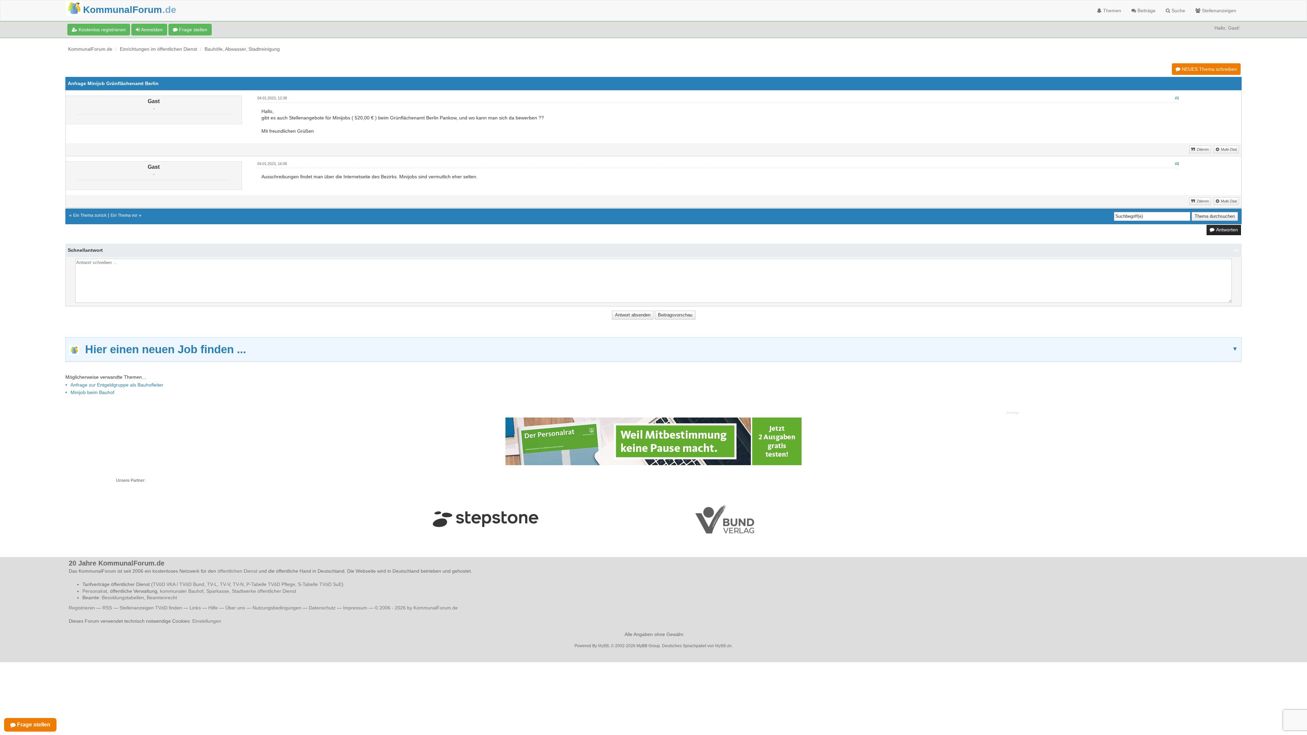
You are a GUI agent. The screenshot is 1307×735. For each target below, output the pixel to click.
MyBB (603, 645)
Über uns (235, 607)
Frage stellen (192, 29)
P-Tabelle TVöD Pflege (270, 584)
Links (195, 607)
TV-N (238, 584)
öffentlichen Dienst (237, 571)
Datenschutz (322, 607)
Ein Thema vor (124, 215)
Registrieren (82, 607)
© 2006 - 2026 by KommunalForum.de (416, 607)
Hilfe (213, 607)
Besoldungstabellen (123, 597)
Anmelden (151, 29)
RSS (107, 607)
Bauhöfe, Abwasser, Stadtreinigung (242, 49)
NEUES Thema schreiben (1208, 69)
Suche (1177, 10)
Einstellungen (206, 621)
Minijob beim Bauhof (92, 392)
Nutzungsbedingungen (277, 607)
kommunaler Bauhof (182, 591)
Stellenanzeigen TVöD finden (150, 607)
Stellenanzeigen (1218, 10)
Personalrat (94, 591)
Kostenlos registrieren (101, 29)
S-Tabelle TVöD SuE (320, 584)
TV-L (212, 584)
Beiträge (1146, 10)
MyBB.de (723, 645)
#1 (1177, 98)
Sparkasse (217, 591)
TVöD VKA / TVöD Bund (178, 584)
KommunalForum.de (90, 49)
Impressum (355, 607)
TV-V (225, 584)
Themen (1111, 10)
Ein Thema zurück (90, 215)
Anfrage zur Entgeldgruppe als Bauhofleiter (116, 385)
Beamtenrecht (162, 597)
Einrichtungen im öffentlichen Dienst (158, 49)
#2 (1177, 164)
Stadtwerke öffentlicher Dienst (264, 591)
